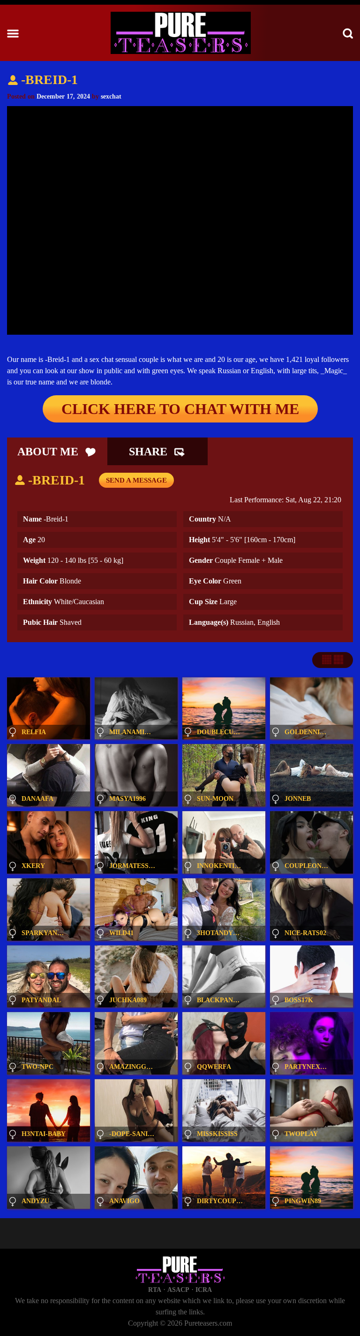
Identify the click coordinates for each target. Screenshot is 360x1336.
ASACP (178, 1289)
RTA (154, 1289)
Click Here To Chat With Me (180, 408)
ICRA (203, 1289)
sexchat (111, 96)
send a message (136, 480)
